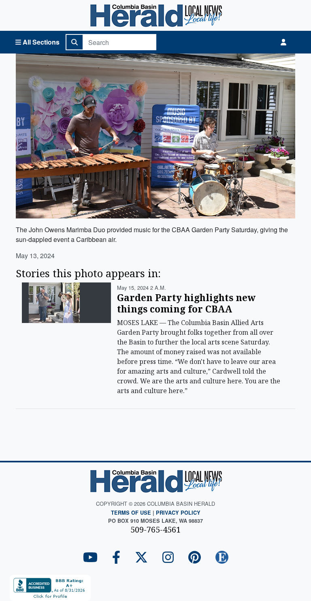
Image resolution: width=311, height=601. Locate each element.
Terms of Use (131, 512)
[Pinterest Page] (194, 558)
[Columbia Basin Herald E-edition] (222, 558)
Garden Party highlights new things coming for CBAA (186, 303)
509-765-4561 (155, 529)
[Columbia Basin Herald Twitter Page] (141, 558)
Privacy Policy (178, 512)
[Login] (283, 42)
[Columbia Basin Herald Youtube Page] (90, 558)
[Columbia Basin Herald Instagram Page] (168, 558)
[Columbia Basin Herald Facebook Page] (116, 558)
